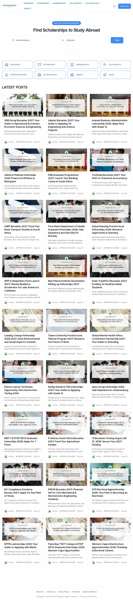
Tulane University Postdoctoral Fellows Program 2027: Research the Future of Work (66, 338)
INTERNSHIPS (43, 3)
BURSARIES (29, 3)
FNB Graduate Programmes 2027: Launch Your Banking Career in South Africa (63, 178)
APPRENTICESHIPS (24, 142)
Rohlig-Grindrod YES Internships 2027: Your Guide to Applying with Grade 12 (65, 390)
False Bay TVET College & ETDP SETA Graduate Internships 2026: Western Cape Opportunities (66, 547)
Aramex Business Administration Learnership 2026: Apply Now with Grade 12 (109, 123)
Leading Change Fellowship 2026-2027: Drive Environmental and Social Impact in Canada (22, 338)
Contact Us (50, 592)
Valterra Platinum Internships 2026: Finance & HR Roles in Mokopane (20, 178)
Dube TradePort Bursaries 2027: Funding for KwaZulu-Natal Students (109, 284)
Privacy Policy (63, 592)
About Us (40, 592)
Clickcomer (92, 597)
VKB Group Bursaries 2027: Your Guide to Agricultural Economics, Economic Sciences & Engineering (22, 123)
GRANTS (27, 8)
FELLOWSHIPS (75, 3)
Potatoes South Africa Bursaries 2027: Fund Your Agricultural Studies (66, 441)
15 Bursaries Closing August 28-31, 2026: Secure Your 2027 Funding (109, 441)
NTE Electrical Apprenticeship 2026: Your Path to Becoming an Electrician (109, 492)
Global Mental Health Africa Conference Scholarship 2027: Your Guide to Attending (108, 338)
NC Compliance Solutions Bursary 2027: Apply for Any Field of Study (22, 492)
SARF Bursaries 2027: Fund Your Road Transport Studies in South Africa (22, 229)
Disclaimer (76, 592)
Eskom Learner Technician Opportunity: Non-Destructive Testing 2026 (20, 390)
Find (117, 40)
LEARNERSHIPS (59, 3)
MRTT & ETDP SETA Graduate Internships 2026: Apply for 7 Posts (20, 441)
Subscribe (124, 6)
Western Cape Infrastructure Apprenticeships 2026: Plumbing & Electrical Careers (109, 547)
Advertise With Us (90, 592)
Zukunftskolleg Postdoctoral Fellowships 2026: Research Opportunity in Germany (108, 229)
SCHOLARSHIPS (92, 3)
